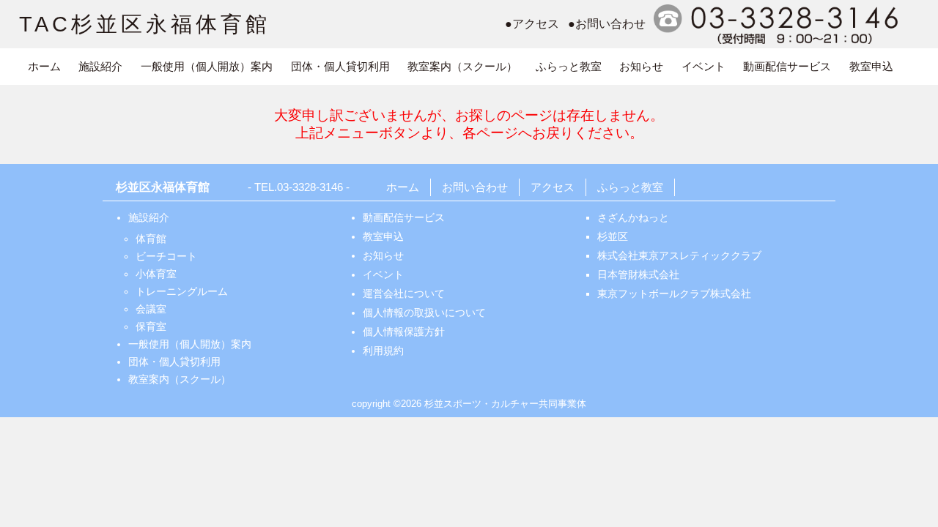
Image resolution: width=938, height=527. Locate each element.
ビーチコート (166, 256)
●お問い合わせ (607, 24)
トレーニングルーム (182, 291)
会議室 (151, 309)
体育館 (151, 238)
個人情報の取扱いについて (424, 312)
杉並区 (612, 236)
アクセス (553, 187)
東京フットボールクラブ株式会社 (674, 293)
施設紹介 (100, 66)
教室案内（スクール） (462, 66)
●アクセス (532, 24)
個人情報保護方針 (404, 331)
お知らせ (641, 66)
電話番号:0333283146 (778, 24)
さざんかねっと (633, 217)
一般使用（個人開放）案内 (207, 66)
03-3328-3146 (310, 187)
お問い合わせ (475, 187)
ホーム (44, 66)
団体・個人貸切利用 (340, 66)
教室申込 (871, 66)
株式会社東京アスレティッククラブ (679, 255)
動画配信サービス (787, 66)
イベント (703, 66)
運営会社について (404, 293)
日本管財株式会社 (638, 274)
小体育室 (156, 274)
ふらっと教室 (569, 66)
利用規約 (383, 350)
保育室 (151, 326)
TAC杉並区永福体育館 (144, 24)
